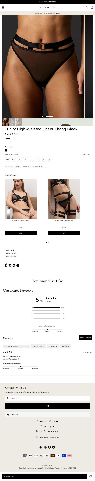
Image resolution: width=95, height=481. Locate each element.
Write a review (85, 337)
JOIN (47, 406)
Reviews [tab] (8, 338)
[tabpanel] (47, 359)
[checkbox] (65, 346)
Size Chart (86, 154)
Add (20, 233)
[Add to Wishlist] (90, 476)
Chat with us (14, 414)
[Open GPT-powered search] (87, 7)
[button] (93, 2)
